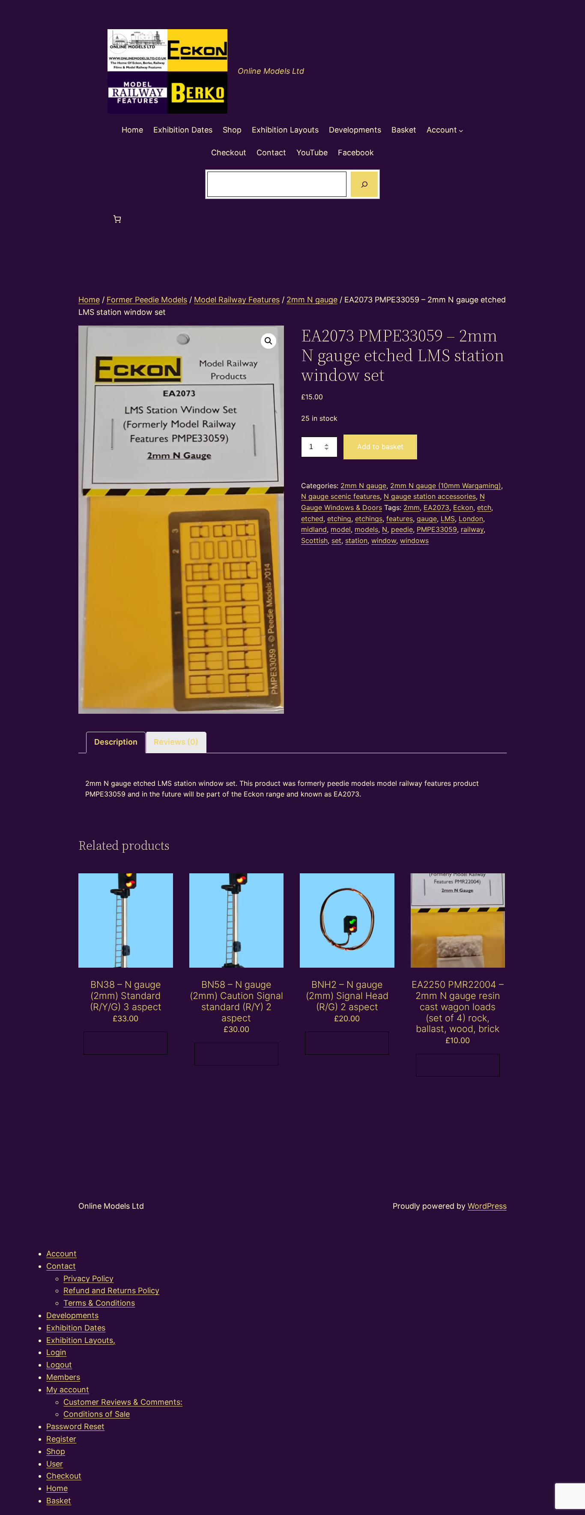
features (399, 518)
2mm (411, 507)
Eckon (463, 507)
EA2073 (436, 507)
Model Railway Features (237, 299)
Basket (58, 1500)
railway (472, 529)
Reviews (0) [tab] (176, 741)
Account (61, 1253)
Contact (61, 1266)
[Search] (364, 184)
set (336, 540)
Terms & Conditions (99, 1302)
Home (89, 299)
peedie (402, 529)
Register (61, 1438)
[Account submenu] (461, 130)
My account (67, 1389)
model (341, 529)
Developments (72, 1315)
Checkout (63, 1475)
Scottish (314, 540)
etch (484, 507)
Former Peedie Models (147, 299)
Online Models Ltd (271, 70)
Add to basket (380, 446)
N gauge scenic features (340, 496)
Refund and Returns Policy (111, 1290)
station (356, 540)
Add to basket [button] (125, 1042)
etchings (368, 518)
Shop (55, 1451)
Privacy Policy (88, 1278)
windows (414, 540)
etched (312, 518)
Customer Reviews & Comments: (122, 1401)
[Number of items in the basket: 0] (117, 219)
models (366, 529)
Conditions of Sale (96, 1413)
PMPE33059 (437, 529)
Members (63, 1377)
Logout (59, 1364)
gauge (427, 518)
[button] (268, 341)
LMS (448, 518)
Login (56, 1352)
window (383, 540)
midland (314, 529)
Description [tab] (115, 741)
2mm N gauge (312, 299)
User (54, 1463)
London (471, 518)
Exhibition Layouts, (80, 1340)
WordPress (487, 1205)
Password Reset (75, 1426)
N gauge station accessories (430, 496)
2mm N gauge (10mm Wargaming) (445, 485)
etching (339, 518)
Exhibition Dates (75, 1327)
